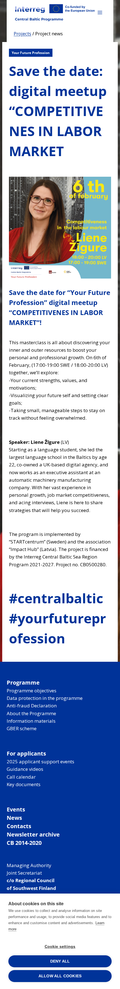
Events (16, 809)
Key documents (23, 784)
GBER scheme (22, 728)
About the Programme (31, 713)
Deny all (60, 961)
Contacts (19, 826)
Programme (23, 682)
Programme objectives (31, 690)
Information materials (31, 721)
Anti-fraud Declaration (32, 705)
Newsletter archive (33, 834)
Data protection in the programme (45, 698)
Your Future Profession (31, 52)
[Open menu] (100, 12)
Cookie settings (60, 946)
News (14, 817)
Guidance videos (25, 769)
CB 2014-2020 (24, 843)
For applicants (26, 753)
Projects (22, 33)
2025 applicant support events (40, 761)
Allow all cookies (60, 976)
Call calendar (21, 777)
